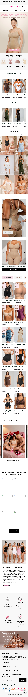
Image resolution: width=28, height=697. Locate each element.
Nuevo (16, 10)
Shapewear (23, 10)
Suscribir (22, 680)
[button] (3, 7)
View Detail (8, 232)
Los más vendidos (6, 10)
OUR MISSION (6, 585)
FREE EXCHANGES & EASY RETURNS (11, 588)
